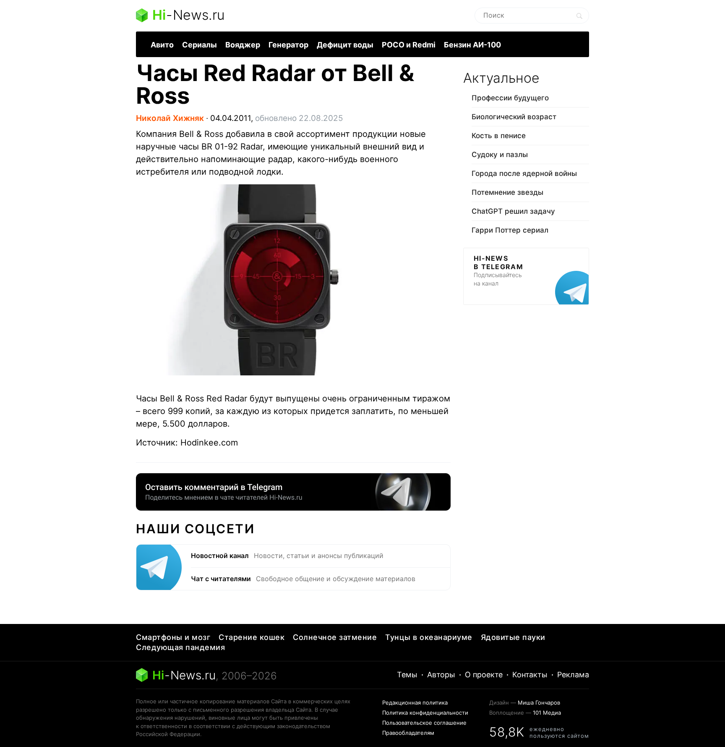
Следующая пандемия (180, 647)
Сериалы (199, 44)
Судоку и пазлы (500, 154)
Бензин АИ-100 (472, 44)
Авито (162, 44)
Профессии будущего (510, 98)
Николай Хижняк (170, 118)
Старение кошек (251, 637)
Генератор (288, 44)
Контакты (530, 674)
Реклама (573, 674)
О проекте (484, 674)
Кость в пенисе (499, 135)
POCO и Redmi (409, 44)
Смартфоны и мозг (173, 637)
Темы (407, 674)
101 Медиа (547, 712)
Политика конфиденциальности (425, 712)
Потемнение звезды (507, 192)
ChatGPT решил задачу (513, 211)
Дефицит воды (345, 44)
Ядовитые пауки (513, 637)
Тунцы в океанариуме (428, 637)
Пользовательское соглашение (424, 722)
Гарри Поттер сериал (510, 230)
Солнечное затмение (335, 637)
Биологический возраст (514, 117)
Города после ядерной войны (524, 173)
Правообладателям (408, 732)
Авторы (441, 674)
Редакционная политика (415, 702)
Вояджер (242, 44)
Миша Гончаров (539, 702)
